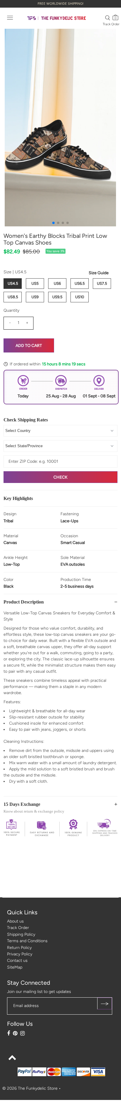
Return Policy (19, 947)
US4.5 (13, 283)
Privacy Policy (19, 954)
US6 (57, 283)
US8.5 (13, 297)
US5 (34, 283)
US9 (34, 297)
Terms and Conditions (27, 940)
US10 (79, 297)
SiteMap (14, 967)
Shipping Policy (21, 934)
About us (15, 921)
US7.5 (102, 283)
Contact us (17, 960)
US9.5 (57, 297)
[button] (53, 223)
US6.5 (80, 283)
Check (60, 477)
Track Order (111, 24)
